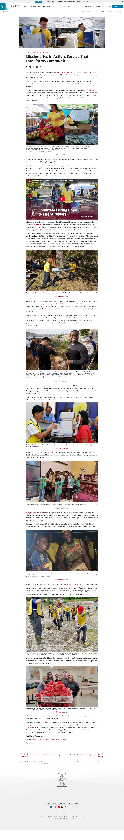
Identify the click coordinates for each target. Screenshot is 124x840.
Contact (102, 11)
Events (96, 11)
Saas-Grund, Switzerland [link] (71, 584)
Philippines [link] (30, 388)
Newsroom (6, 11)
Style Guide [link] (45, 763)
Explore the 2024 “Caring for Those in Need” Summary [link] (48, 740)
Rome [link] (30, 658)
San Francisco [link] (45, 306)
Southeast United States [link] (34, 225)
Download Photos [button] (62, 155)
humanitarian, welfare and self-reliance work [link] (69, 72)
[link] (26, 743)
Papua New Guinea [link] (34, 513)
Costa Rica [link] (46, 452)
